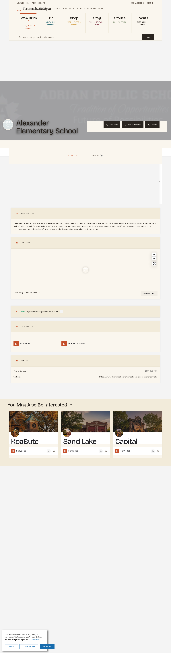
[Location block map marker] (85, 270)
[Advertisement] (85, 60)
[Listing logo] (8, 124)
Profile (72, 155)
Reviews (96, 155)
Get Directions (149, 293)
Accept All (47, 646)
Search (148, 37)
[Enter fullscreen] (154, 264)
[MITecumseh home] (19, 9)
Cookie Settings (29, 646)
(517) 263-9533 (151, 371)
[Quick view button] (49, 451)
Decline (11, 646)
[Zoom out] (154, 258)
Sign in (150, 3)
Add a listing (138, 3)
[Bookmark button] (54, 451)
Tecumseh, (37, 8)
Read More (35, 640)
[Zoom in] (154, 254)
